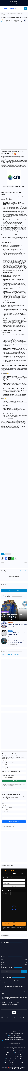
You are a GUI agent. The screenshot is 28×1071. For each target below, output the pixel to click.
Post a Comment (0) (14, 590)
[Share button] (15, 558)
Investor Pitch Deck (19, 1052)
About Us (22, 1060)
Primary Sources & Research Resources (14, 1026)
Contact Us (7, 1060)
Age (3, 803)
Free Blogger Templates (17, 1068)
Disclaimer (14, 1064)
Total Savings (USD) (6, 767)
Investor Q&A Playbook (14, 1035)
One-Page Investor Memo (20, 1028)
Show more (22, 570)
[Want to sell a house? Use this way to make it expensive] (4, 624)
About (6, 1024)
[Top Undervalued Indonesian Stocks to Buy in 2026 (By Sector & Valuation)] (4, 641)
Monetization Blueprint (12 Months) (14, 1050)
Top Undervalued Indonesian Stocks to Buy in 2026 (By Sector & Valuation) (17, 641)
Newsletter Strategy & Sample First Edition (14, 1045)
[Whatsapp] (12, 558)
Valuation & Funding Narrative (14, 1037)
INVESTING (6, 13)
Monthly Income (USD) (7, 758)
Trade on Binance (8, 923)
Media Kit (8, 1054)
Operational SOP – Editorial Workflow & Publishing (14, 1040)
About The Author (19, 1056)
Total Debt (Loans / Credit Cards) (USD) (11, 771)
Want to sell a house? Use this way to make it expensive (17, 625)
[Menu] (2, 8)
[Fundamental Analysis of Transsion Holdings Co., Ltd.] (4, 633)
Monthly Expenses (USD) (8, 762)
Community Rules (19, 1058)
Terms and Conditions (10, 1062)
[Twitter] (9, 558)
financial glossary (7, 1028)
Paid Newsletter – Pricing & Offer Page (14, 1033)
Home (2, 13)
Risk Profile (4, 816)
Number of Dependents (7, 811)
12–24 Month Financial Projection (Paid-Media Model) (14, 1031)
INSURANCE (9, 654)
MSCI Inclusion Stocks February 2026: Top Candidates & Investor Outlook (12, 1003)
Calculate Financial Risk (14, 781)
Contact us (12, 1024)
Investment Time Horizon (8, 775)
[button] (21, 8)
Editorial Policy (9, 1056)
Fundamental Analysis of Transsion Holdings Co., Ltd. (17, 633)
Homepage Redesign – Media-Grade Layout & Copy (14, 1048)
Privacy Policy (21, 1024)
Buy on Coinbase (20, 923)
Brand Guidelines (9, 1052)
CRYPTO (3, 654)
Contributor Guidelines (14, 1043)
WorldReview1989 (10, 8)
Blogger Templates (14, 1067)
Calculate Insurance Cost (14, 821)
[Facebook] (6, 558)
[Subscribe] (25, 8)
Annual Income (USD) (7, 807)
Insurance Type (5, 798)
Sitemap (15, 1060)
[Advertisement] (14, 86)
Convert (14, 886)
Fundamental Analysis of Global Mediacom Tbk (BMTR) (13, 981)
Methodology (9, 1058)
